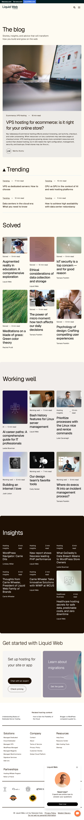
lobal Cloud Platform (38, 754)
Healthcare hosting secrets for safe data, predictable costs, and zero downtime (68, 608)
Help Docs (60, 737)
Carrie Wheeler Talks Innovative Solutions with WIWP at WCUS (42, 582)
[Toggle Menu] (79, 7)
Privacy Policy (35, 747)
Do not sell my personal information (42, 815)
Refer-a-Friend (9, 777)
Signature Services (10, 757)
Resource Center (62, 741)
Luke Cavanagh (63, 438)
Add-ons (6, 761)
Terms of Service (36, 744)
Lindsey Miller (8, 564)
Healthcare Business (61, 595)
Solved (5, 256)
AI (3, 427)
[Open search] (74, 7)
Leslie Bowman (9, 448)
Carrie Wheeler (9, 596)
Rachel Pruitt (8, 347)
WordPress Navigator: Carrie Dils (13, 556)
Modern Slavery (64, 813)
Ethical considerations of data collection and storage (42, 275)
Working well (35, 410)
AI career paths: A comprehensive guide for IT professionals (15, 437)
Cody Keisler (35, 489)
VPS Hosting (22, 115)
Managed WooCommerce (12, 754)
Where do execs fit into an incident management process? (69, 490)
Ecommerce (11, 115)
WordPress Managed (11, 747)
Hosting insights (60, 411)
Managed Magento (10, 751)
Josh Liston (7, 493)
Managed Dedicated (11, 737)
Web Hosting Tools (62, 744)
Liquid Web (7, 282)
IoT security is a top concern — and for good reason (67, 267)
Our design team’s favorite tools (40, 480)
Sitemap (59, 747)
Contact (33, 737)
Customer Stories (36, 751)
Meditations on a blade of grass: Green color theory (14, 337)
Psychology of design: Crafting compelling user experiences (68, 332)
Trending (6, 181)
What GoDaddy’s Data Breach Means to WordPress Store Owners (68, 557)
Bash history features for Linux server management (42, 421)
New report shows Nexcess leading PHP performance (40, 556)
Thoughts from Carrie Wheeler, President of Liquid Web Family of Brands (14, 585)
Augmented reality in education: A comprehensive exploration (13, 269)
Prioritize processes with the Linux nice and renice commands (67, 425)
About (32, 741)
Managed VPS (8, 744)
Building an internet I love (12, 487)
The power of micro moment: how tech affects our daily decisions (41, 322)
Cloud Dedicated (9, 741)
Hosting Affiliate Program (12, 773)
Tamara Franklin (63, 278)
